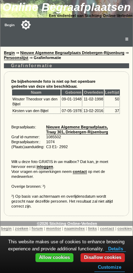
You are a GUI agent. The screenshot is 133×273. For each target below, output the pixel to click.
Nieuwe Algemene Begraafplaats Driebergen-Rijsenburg (72, 53)
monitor (53, 228)
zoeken (21, 228)
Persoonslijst (16, 58)
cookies (124, 228)
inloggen (45, 166)
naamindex (74, 228)
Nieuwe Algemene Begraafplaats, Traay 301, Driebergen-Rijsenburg (77, 129)
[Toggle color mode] (26, 25)
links (92, 228)
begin (6, 228)
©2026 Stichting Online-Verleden (67, 223)
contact (80, 171)
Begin (10, 25)
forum (37, 228)
